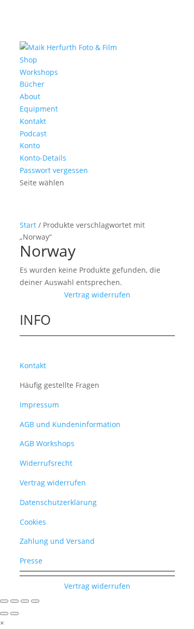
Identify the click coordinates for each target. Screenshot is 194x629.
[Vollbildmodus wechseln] (14, 601)
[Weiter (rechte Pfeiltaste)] (14, 613)
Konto (30, 145)
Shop (28, 60)
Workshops (39, 72)
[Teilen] (25, 601)
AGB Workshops (47, 443)
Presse (31, 560)
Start (28, 225)
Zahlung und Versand (57, 541)
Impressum (39, 405)
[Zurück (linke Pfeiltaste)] (4, 613)
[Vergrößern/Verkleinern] (4, 601)
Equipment (39, 109)
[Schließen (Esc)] (35, 601)
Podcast (33, 133)
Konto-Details (43, 158)
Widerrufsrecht (46, 463)
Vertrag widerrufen (97, 295)
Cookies (33, 522)
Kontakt (33, 121)
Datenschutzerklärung (58, 502)
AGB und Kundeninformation (70, 424)
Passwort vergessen (54, 170)
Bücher (32, 84)
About (30, 96)
